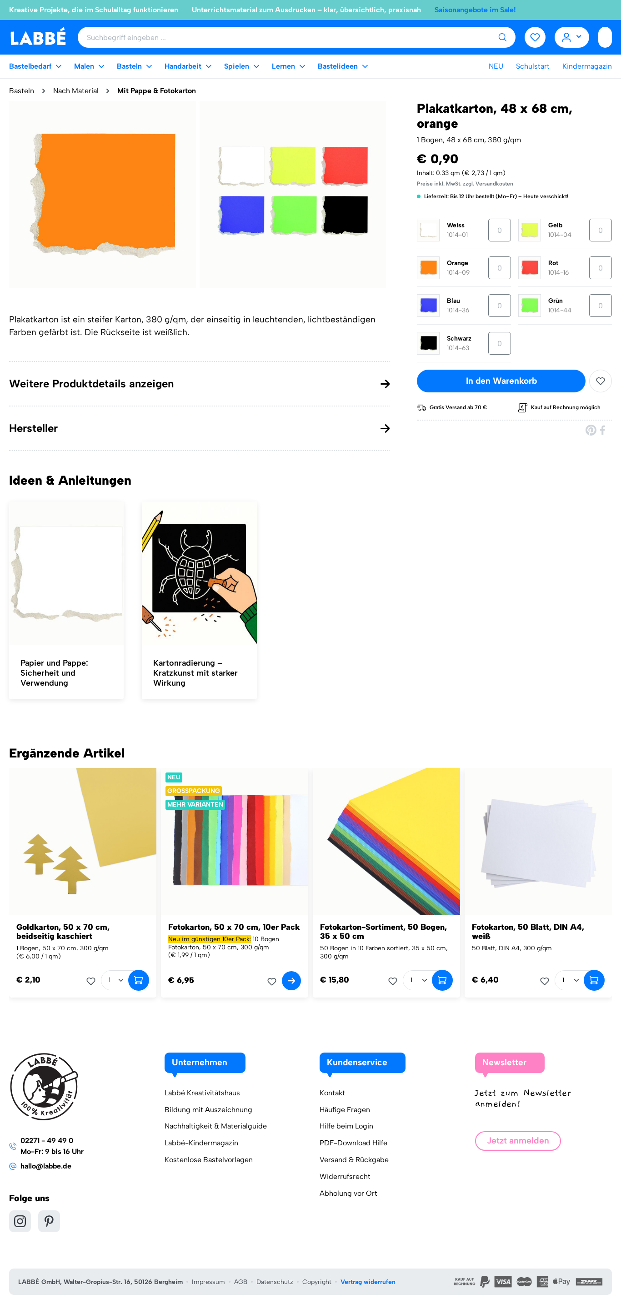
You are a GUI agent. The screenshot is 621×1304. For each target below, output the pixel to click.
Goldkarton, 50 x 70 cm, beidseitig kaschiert (63, 932)
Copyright (316, 1282)
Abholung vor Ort (348, 1193)
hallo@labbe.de (45, 1166)
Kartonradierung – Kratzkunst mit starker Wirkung (195, 673)
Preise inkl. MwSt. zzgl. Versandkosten (465, 184)
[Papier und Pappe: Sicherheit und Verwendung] (66, 573)
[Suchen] (502, 37)
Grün (555, 301)
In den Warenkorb (501, 381)
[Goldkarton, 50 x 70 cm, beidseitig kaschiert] (82, 841)
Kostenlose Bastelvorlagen (209, 1159)
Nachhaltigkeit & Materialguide (216, 1126)
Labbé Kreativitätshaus (202, 1092)
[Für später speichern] (600, 381)
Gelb (555, 225)
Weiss (456, 225)
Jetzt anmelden (518, 1140)
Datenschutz (274, 1282)
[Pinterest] (591, 430)
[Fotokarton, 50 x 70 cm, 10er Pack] (234, 841)
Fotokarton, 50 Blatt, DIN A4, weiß (528, 932)
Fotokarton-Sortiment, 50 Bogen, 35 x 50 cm (383, 932)
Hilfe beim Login (346, 1126)
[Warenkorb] (605, 37)
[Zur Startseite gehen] (38, 36)
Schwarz (459, 338)
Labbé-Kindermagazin (201, 1142)
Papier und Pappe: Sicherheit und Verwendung (54, 673)
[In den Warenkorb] (138, 980)
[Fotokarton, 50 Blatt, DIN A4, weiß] (538, 841)
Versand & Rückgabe (354, 1159)
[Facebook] (603, 430)
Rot (553, 263)
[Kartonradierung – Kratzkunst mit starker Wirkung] (199, 573)
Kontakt (332, 1092)
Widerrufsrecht (345, 1176)
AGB (240, 1282)
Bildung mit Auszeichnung (208, 1109)
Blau (453, 301)
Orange (457, 263)
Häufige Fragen (345, 1109)
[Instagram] (20, 1221)
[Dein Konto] (572, 37)
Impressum (208, 1282)
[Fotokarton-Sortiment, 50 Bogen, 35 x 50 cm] (386, 841)
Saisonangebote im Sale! (475, 9)
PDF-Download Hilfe (353, 1142)
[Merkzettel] (535, 37)
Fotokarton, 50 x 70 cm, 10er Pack (234, 927)
